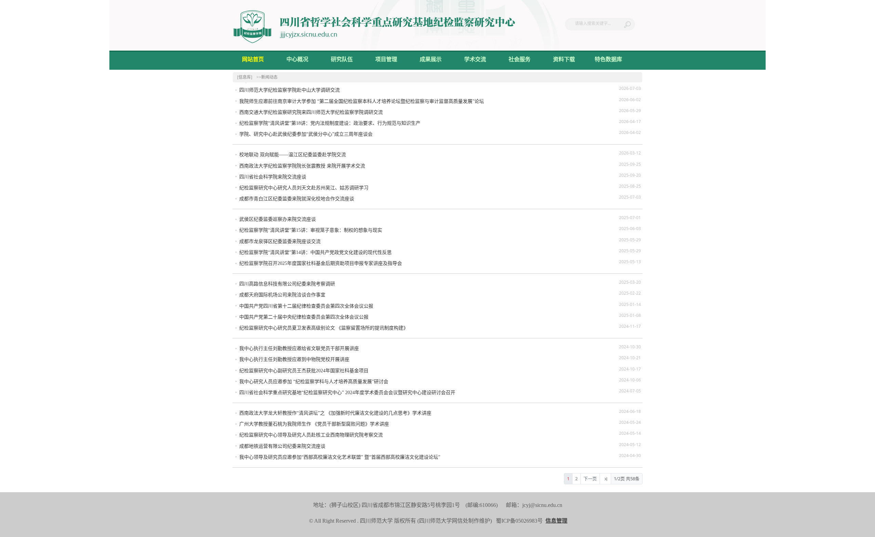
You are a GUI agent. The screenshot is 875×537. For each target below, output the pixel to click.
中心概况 (297, 59)
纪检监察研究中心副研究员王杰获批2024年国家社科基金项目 (303, 370)
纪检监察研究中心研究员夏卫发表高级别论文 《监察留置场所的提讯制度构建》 (323, 328)
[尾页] (605, 478)
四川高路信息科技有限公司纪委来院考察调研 (287, 283)
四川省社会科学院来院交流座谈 (272, 176)
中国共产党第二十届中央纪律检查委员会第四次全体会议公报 (303, 317)
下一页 (590, 478)
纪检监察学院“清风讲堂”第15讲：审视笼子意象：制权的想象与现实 (310, 230)
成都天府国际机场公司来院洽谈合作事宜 (282, 294)
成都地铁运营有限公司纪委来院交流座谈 (282, 446)
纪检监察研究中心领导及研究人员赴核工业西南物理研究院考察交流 (311, 435)
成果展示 (431, 59)
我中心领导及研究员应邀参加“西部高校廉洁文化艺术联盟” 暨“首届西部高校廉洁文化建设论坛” (339, 457)
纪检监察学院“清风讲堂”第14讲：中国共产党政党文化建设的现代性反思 (315, 252)
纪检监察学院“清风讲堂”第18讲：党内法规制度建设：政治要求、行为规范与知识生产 (329, 123)
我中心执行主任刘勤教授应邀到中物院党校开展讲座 (294, 359)
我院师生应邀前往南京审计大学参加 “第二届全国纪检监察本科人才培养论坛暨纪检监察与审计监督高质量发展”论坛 (361, 101)
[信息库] (244, 77)
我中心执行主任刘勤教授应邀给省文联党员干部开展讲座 (299, 348)
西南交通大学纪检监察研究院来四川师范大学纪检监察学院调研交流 (311, 112)
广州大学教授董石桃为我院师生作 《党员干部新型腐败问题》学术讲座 (314, 424)
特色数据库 (608, 59)
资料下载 (564, 59)
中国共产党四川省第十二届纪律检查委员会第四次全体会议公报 (306, 306)
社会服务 (519, 59)
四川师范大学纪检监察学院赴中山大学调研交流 (289, 90)
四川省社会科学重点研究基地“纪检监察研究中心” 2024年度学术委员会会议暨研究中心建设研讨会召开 (347, 392)
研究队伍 (342, 59)
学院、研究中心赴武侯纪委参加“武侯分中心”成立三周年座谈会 (306, 134)
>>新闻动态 (267, 77)
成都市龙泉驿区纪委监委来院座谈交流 (280, 241)
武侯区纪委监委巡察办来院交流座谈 (277, 219)
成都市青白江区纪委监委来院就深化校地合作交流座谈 (296, 198)
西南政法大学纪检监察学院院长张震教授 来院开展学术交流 (302, 166)
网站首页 (253, 59)
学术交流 (475, 59)
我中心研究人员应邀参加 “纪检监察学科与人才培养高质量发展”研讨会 (313, 381)
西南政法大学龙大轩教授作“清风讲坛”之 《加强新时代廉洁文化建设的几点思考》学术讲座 (335, 413)
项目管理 (386, 59)
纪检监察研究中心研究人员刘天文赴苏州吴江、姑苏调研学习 (303, 187)
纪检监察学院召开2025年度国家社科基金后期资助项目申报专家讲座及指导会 (320, 263)
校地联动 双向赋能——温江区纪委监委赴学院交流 (292, 154)
